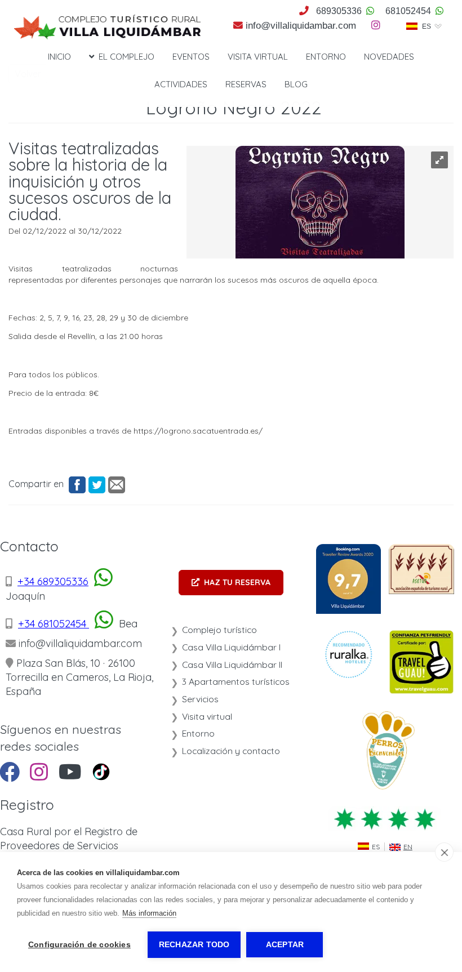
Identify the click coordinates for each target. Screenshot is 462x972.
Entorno (326, 56)
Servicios (200, 699)
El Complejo (124, 56)
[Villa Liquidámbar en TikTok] (100, 772)
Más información (149, 913)
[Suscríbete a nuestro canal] (70, 772)
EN (407, 847)
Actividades (180, 84)
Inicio (59, 56)
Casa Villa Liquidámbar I (231, 647)
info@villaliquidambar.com (80, 643)
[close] (444, 852)
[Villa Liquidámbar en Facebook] (9, 772)
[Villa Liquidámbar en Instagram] (38, 772)
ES (426, 26)
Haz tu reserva (234, 582)
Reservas (245, 84)
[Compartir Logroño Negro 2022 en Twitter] (95, 483)
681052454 (408, 11)
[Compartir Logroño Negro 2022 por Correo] (115, 483)
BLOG (296, 84)
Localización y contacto (231, 750)
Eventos (191, 56)
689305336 (339, 11)
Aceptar (285, 944)
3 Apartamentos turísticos (236, 681)
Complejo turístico (219, 629)
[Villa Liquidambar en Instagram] (375, 25)
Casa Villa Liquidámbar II (232, 664)
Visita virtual (258, 56)
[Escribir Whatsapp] (370, 11)
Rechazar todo (194, 944)
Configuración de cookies (79, 944)
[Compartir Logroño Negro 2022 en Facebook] (76, 483)
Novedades (389, 56)
